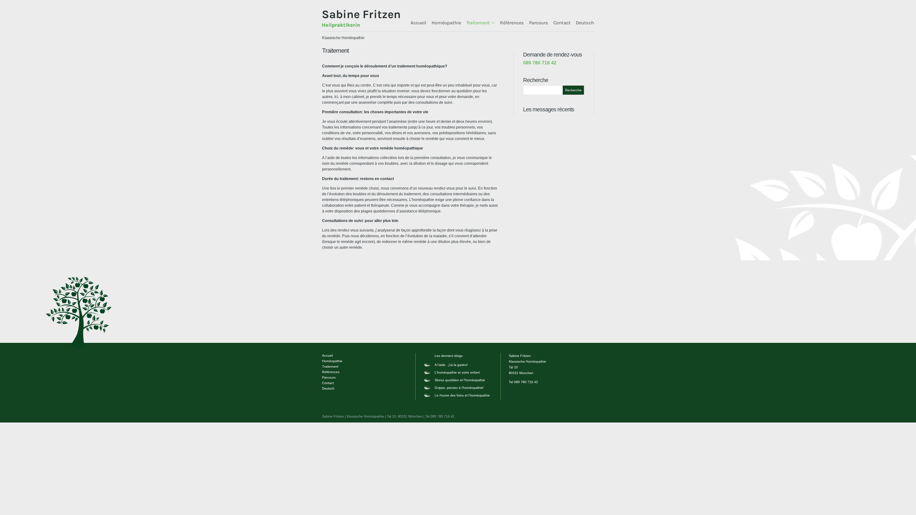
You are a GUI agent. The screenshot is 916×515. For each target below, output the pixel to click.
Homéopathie (446, 23)
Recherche (573, 90)
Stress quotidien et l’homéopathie (460, 380)
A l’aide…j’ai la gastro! (451, 365)
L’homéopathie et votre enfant (457, 372)
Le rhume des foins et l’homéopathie (462, 395)
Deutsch (585, 23)
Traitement (478, 23)
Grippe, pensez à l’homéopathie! (459, 388)
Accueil (418, 23)
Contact (562, 23)
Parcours (538, 23)
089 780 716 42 (526, 382)
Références (512, 23)
